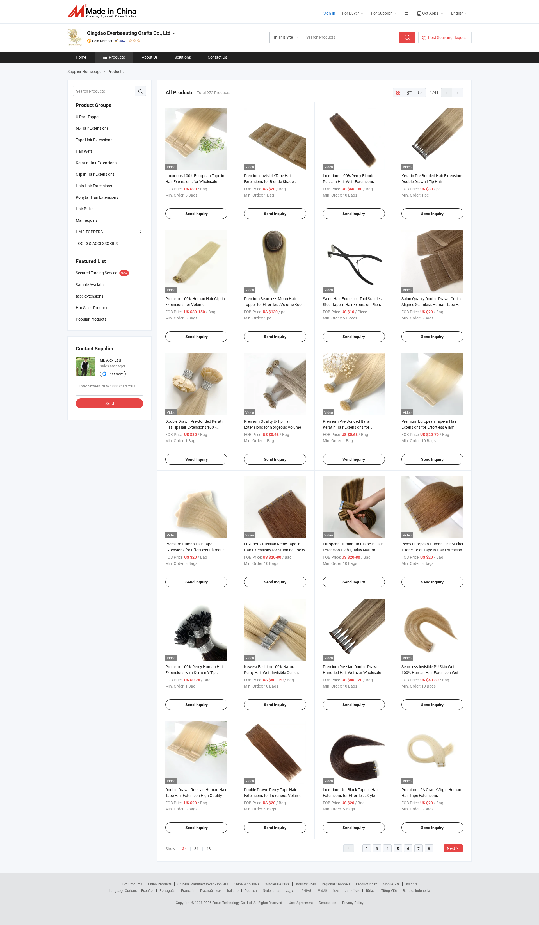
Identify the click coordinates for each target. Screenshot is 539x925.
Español (147, 890)
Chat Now (115, 374)
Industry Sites (305, 884)
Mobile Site (391, 884)
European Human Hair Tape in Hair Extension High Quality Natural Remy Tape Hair (353, 549)
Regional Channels (336, 884)
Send (109, 403)
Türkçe (370, 890)
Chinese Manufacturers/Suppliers (202, 884)
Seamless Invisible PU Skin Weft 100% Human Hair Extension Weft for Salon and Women (430, 672)
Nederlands (271, 890)
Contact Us (217, 57)
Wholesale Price (277, 884)
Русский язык (210, 890)
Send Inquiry (196, 213)
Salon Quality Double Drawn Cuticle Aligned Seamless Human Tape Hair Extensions (432, 304)
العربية (290, 890)
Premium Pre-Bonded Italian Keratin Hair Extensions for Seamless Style (347, 427)
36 (196, 848)
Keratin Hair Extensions (96, 162)
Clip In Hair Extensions (95, 174)
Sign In (329, 13)
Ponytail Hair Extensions (97, 197)
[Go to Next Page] (457, 92)
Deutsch (251, 890)
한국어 (306, 890)
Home (81, 57)
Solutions (183, 57)
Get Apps (430, 13)
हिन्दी (336, 890)
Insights (411, 884)
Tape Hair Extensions (94, 139)
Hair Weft (84, 151)
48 (208, 848)
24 (184, 848)
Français (187, 890)
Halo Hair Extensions (94, 185)
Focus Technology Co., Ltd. (232, 902)
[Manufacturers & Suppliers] (103, 11)
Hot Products (132, 884)
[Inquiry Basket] (407, 13)
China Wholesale (246, 884)
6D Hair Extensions (92, 128)
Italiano (233, 890)
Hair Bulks (84, 208)
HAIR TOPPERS (89, 231)
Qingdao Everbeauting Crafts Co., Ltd (128, 33)
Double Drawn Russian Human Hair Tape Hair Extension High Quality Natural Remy (196, 795)
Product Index (366, 884)
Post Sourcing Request (448, 37)
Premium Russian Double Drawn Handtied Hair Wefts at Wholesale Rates (352, 672)
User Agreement (301, 902)
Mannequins (86, 220)
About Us (150, 57)
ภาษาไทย (352, 890)
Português (167, 890)
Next (451, 848)
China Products (160, 884)
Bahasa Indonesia (416, 890)
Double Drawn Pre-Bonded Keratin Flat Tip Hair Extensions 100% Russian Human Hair (195, 427)
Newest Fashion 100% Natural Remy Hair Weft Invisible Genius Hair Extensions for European (271, 672)
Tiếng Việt (389, 890)
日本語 (322, 890)
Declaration (327, 902)
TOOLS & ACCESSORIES (97, 243)
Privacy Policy (353, 902)
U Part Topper (88, 116)
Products (117, 57)
